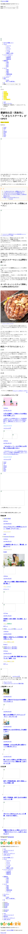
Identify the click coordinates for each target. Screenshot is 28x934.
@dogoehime (4, 839)
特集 (4, 78)
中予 (7, 63)
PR (4, 82)
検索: (2, 6)
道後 (7, 62)
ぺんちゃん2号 (16, 676)
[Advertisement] (14, 23)
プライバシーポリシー (9, 853)
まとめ (11, 198)
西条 (22, 683)
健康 (7, 71)
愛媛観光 (5, 60)
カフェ (8, 47)
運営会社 (5, 851)
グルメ (5, 44)
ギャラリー (6, 77)
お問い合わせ (6, 854)
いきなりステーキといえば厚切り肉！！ (14, 192)
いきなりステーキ (8, 683)
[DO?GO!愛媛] (4, 1)
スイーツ (8, 45)
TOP (4, 849)
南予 (7, 66)
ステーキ (15, 683)
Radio (7, 80)
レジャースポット (8, 54)
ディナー (8, 48)
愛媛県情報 (9, 74)
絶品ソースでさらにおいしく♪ (11, 197)
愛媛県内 (8, 57)
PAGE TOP (3, 932)
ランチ (8, 50)
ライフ (5, 68)
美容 (7, 69)
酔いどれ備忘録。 (11, 81)
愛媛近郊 (8, 59)
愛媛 (19, 683)
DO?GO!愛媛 (10, 930)
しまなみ (8, 56)
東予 (7, 65)
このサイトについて (8, 850)
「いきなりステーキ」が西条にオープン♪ (14, 191)
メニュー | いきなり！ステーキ (7, 323)
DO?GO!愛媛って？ (8, 42)
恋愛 (7, 72)
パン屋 (8, 51)
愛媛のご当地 (9, 53)
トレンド (8, 75)
